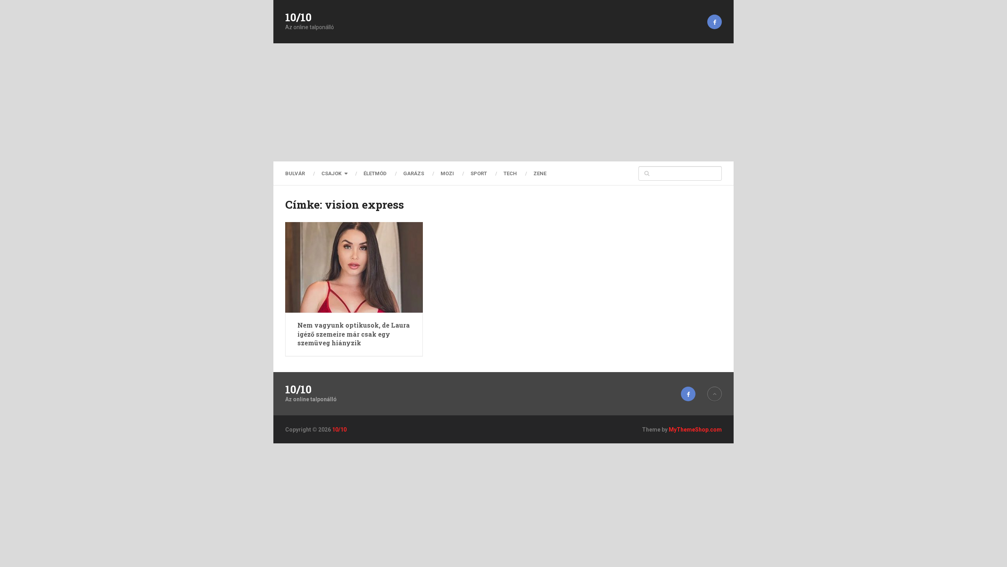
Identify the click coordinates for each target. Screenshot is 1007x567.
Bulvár (295, 173)
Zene (539, 173)
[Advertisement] (503, 102)
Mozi (447, 173)
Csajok (331, 173)
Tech (510, 173)
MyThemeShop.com (695, 429)
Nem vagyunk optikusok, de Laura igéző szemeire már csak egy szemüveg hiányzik (353, 334)
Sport (478, 173)
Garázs (413, 173)
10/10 (298, 17)
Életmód (375, 173)
